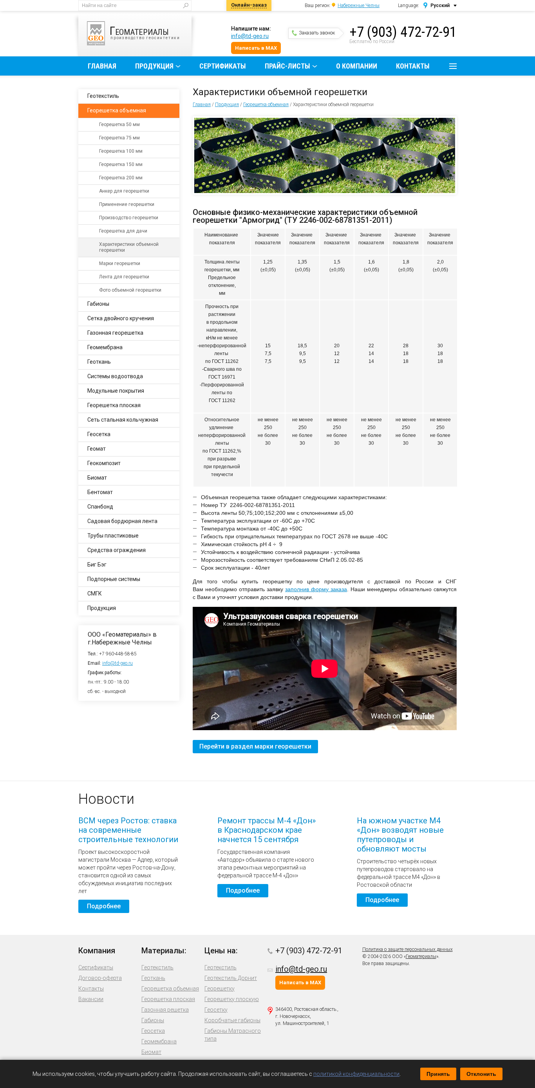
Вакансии (90, 999)
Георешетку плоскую (231, 999)
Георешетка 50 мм (119, 124)
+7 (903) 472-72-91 (403, 32)
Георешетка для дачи (123, 231)
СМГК (94, 593)
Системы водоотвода (115, 376)
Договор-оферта (100, 978)
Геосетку (216, 1010)
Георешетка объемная (266, 104)
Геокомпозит (104, 463)
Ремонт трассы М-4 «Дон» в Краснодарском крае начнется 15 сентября (266, 830)
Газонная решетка (165, 1010)
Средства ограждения (116, 550)
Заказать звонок (317, 33)
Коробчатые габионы (232, 1020)
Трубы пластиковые (113, 535)
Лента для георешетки (124, 277)
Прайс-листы (287, 66)
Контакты (413, 66)
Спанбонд (100, 506)
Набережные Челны (359, 5)
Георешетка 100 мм (121, 151)
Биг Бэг (97, 564)
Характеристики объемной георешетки (129, 247)
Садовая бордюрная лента (122, 521)
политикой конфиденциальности (356, 1074)
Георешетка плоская (114, 405)
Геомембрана (105, 347)
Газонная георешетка (115, 333)
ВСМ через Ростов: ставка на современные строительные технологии (128, 830)
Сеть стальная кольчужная (122, 420)
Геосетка (98, 434)
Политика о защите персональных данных (407, 949)
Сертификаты (222, 66)
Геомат (96, 449)
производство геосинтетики (145, 32)
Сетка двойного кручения (120, 318)
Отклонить (481, 1074)
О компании (356, 66)
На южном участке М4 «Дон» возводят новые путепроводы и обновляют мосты (400, 834)
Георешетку (219, 988)
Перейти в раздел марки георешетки (255, 746)
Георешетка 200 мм (121, 177)
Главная (102, 66)
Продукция (154, 66)
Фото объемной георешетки (130, 290)
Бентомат (100, 492)
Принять (438, 1074)
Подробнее (104, 906)
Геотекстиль (103, 96)
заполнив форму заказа (316, 589)
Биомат (97, 478)
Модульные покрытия (115, 391)
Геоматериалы (421, 956)
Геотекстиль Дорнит (230, 978)
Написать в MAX (256, 48)
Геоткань (99, 362)
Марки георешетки (119, 263)
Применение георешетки (126, 204)
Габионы (98, 304)
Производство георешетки (128, 217)
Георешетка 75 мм (119, 138)
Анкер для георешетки (124, 191)
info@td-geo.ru (250, 36)
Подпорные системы (113, 579)
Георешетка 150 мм (121, 164)
